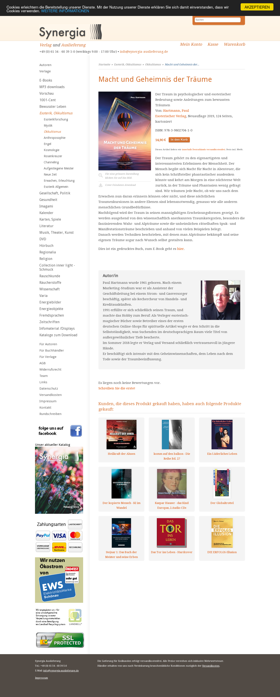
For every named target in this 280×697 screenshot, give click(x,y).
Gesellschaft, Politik (54, 193)
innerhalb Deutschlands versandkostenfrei (203, 149)
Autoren (45, 65)
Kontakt (45, 407)
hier (180, 249)
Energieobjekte (51, 309)
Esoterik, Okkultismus (55, 113)
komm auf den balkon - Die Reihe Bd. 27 (172, 456)
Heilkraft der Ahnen (121, 453)
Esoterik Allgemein (56, 186)
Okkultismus (52, 131)
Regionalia (47, 252)
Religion (45, 259)
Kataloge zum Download (58, 335)
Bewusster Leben (52, 107)
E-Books (45, 80)
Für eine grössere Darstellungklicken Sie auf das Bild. (122, 176)
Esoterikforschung (56, 119)
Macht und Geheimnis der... (182, 64)
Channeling (51, 162)
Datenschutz (48, 388)
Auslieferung (73, 45)
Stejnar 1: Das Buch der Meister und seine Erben (121, 555)
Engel (47, 144)
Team (43, 376)
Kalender (46, 213)
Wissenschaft (49, 289)
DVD (42, 239)
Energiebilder (50, 302)
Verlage (45, 71)
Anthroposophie (54, 137)
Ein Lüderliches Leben (222, 453)
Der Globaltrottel (222, 503)
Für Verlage (47, 357)
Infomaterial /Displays (57, 328)
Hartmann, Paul (176, 111)
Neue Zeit (50, 174)
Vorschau (46, 93)
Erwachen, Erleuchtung (59, 180)
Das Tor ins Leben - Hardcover (171, 552)
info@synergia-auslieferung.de (144, 51)
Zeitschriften (49, 322)
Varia (43, 296)
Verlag (45, 45)
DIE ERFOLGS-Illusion (222, 552)
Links (43, 382)
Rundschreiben (50, 414)
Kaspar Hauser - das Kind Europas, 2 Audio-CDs (172, 505)
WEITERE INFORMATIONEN (65, 11)
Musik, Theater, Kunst (56, 232)
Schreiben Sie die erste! (116, 388)
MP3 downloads (52, 87)
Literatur (46, 226)
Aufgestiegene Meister (59, 168)
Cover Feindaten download (120, 185)
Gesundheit (48, 200)
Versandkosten (50, 395)
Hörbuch (46, 246)
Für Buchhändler (51, 350)
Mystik (48, 125)
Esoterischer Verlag (170, 116)
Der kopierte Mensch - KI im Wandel (121, 505)
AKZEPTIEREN (257, 7)
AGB (42, 363)
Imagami (46, 206)
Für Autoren (48, 344)
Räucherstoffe (50, 283)
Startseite (104, 64)
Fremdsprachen (51, 315)
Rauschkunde (49, 276)
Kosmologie (51, 150)
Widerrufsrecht (50, 369)
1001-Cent (47, 100)
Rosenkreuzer (53, 156)
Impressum (47, 401)
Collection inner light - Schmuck (57, 267)
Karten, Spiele (50, 219)
